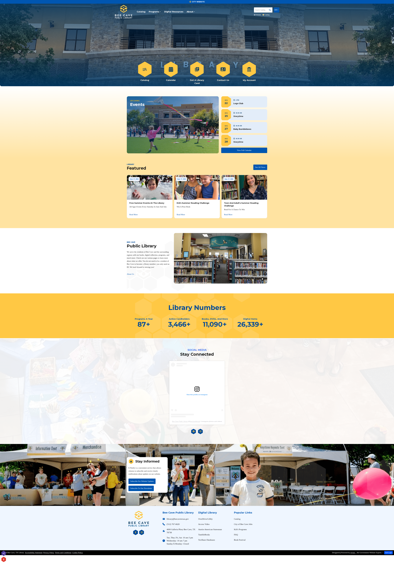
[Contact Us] (223, 73)
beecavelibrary (195, 421)
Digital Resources (173, 11)
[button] (244, 101)
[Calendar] (171, 73)
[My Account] (249, 73)
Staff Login (388, 552)
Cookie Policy (77, 553)
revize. (352, 553)
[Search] (270, 10)
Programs (154, 11)
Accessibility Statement (33, 553)
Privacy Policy (48, 553)
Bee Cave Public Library (180, 421)
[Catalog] (145, 73)
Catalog (141, 11)
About (190, 11)
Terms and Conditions (63, 553)
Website (258, 15)
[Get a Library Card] (197, 73)
